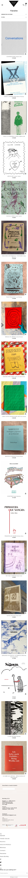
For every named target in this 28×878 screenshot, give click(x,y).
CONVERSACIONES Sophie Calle (14, 56)
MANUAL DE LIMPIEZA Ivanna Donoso (14, 336)
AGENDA (2, 835)
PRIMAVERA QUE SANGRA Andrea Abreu (14, 536)
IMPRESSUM (4, 818)
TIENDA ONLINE (5, 838)
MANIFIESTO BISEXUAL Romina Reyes (14, 456)
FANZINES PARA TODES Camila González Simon (14, 376)
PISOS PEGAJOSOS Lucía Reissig (14, 297)
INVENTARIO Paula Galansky (14, 496)
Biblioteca (3, 847)
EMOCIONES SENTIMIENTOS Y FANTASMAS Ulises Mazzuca (14, 256)
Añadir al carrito (25, 54)
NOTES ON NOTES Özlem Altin (14, 615)
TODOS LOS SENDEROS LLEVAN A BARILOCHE (14, 136)
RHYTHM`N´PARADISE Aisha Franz (14, 575)
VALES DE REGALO (5, 844)
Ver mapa (4, 804)
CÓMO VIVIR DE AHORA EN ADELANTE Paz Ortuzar (14, 416)
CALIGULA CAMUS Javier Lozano (14, 216)
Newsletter (3, 853)
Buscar (26, 873)
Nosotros (2, 841)
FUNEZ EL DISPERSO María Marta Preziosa (14, 96)
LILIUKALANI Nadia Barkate (14, 736)
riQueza (14, 696)
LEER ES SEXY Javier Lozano (14, 176)
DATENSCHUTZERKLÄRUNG (8, 819)
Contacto (4, 814)
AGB (3, 817)
